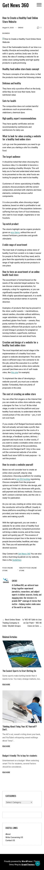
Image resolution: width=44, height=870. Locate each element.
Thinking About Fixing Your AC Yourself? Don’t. (19, 728)
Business (6, 33)
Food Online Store (7, 569)
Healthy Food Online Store (28, 569)
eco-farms (15, 232)
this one (14, 372)
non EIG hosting (23, 479)
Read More (6, 684)
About (8, 834)
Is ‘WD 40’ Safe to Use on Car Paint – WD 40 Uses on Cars (32, 623)
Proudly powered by (18, 861)
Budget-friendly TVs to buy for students (20, 755)
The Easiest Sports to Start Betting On (19, 671)
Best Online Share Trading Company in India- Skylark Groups (11, 623)
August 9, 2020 (8, 28)
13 (41, 27)
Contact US (10, 840)
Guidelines (16, 560)
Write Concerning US (14, 837)
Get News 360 (15, 5)
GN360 (20, 28)
